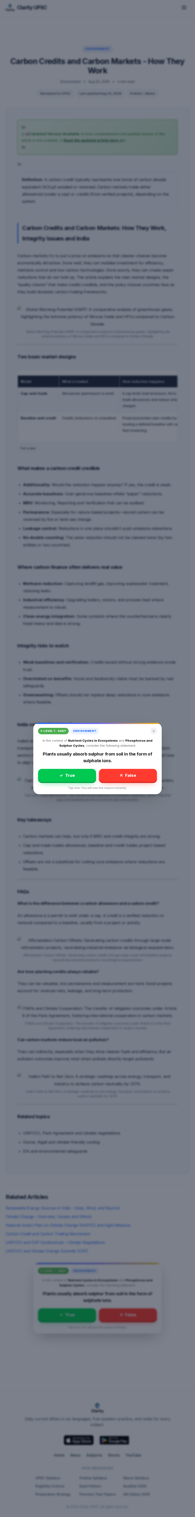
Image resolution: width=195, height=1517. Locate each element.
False (128, 775)
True (67, 775)
